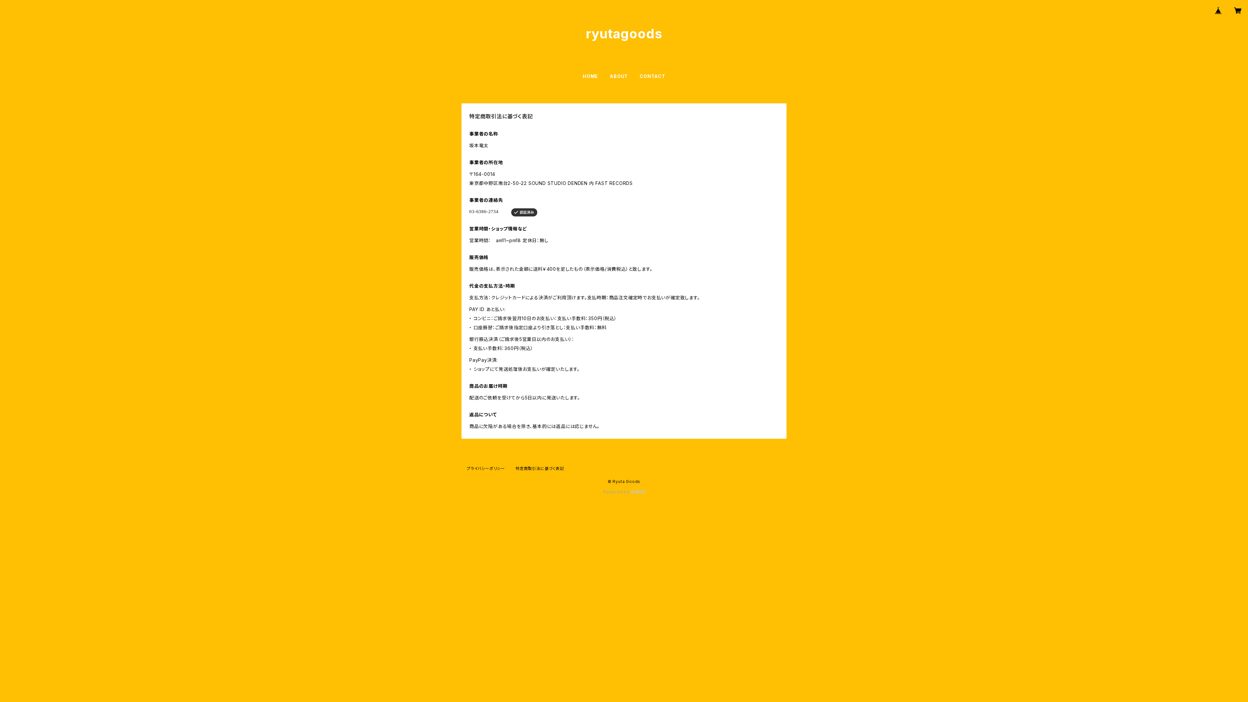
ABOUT (619, 76)
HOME (590, 76)
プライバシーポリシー (486, 468)
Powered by (616, 491)
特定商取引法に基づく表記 (539, 468)
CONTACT (652, 76)
